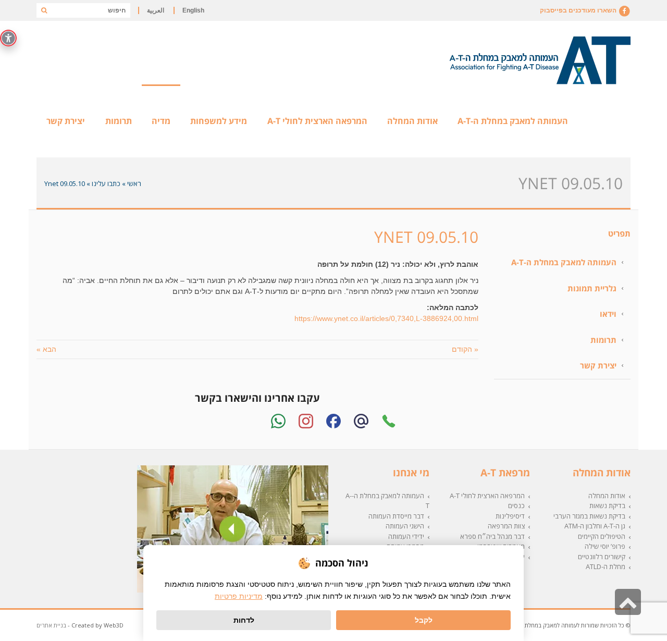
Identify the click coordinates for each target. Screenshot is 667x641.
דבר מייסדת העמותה (396, 516)
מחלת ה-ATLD (605, 566)
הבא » (46, 349)
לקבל (424, 620)
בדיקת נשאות (607, 505)
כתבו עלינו (106, 183)
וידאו (608, 314)
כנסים (516, 505)
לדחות (243, 620)
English (193, 10)
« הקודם (465, 349)
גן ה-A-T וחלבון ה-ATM (594, 526)
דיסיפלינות (510, 516)
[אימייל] (361, 421)
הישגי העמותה (405, 526)
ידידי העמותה (406, 536)
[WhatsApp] (278, 421)
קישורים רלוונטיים (601, 556)
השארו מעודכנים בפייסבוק (579, 10)
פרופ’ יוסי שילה (605, 546)
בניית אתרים (51, 625)
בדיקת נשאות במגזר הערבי (589, 516)
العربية (155, 10)
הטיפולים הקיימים (601, 536)
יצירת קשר (598, 365)
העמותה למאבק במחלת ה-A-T (563, 262)
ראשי (134, 183)
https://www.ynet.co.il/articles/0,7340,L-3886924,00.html (386, 318)
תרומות (603, 340)
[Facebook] (333, 421)
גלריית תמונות (591, 288)
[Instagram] (306, 421)
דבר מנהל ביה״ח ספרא (492, 536)
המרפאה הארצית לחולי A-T (487, 495)
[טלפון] (388, 421)
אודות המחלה (606, 495)
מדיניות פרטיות (239, 596)
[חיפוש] (43, 10)
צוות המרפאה (506, 526)
